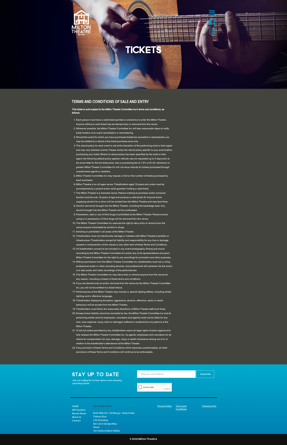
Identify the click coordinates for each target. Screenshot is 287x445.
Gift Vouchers (79, 409)
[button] (212, 13)
